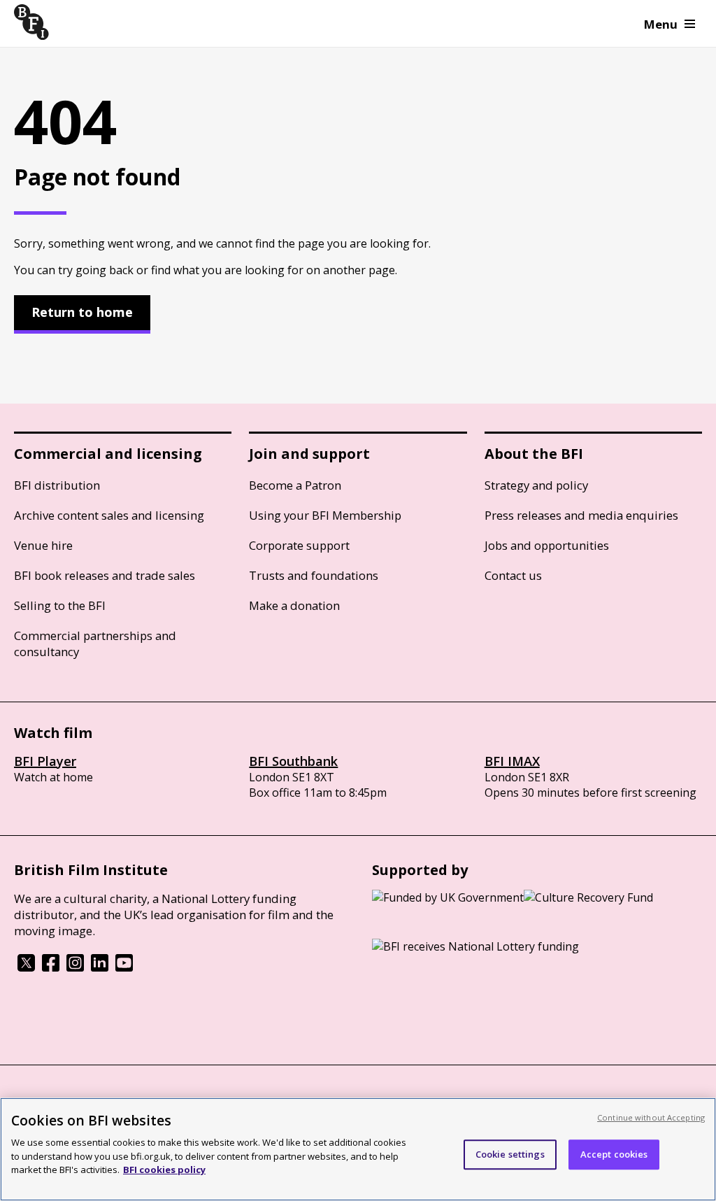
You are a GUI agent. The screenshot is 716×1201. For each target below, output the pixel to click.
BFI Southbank (293, 761)
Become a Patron (295, 485)
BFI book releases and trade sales (104, 575)
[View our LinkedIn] (99, 967)
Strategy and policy (536, 485)
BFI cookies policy (164, 1169)
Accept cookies (614, 1154)
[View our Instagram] (75, 967)
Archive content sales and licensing (109, 515)
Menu (661, 24)
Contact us (513, 575)
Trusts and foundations (313, 575)
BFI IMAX (512, 761)
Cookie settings (510, 1154)
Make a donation (294, 605)
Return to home (82, 312)
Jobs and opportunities (547, 545)
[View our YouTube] (124, 967)
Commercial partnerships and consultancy (95, 643)
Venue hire (43, 545)
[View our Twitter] (26, 967)
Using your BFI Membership (325, 515)
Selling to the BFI (60, 605)
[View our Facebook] (50, 967)
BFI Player (45, 761)
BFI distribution (57, 485)
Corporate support (299, 545)
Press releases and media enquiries (581, 515)
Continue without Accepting (651, 1117)
